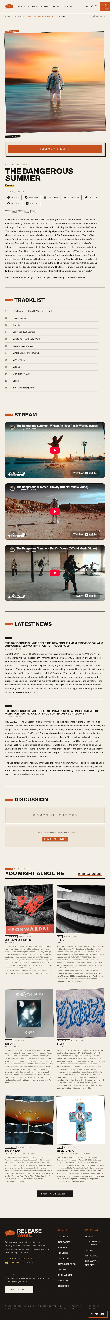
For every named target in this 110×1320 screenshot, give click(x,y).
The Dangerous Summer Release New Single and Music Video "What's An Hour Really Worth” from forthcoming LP (54, 644)
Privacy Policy (76, 1307)
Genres (55, 6)
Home (7, 16)
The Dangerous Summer (40, 16)
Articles (67, 6)
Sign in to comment (55, 839)
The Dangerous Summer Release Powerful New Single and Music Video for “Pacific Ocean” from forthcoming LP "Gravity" (51, 712)
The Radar (63, 1307)
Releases (33, 6)
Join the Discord (21, 1262)
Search (88, 6)
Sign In (94, 6)
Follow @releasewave (18, 1258)
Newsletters (67, 1264)
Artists (20, 6)
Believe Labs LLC (24, 1306)
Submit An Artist (95, 1243)
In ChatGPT (65, 1275)
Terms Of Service (94, 1307)
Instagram (92, 1256)
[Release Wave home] (9, 6)
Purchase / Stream (55, 148)
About (78, 6)
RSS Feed (63, 1286)
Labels (45, 6)
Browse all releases (55, 1194)
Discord (90, 1250)
